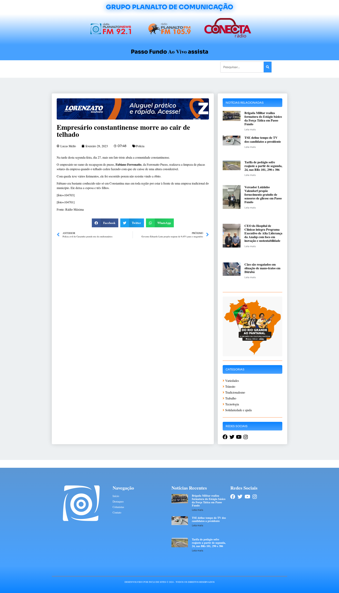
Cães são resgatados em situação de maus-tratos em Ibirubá (262, 268)
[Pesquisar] (268, 67)
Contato (182, 67)
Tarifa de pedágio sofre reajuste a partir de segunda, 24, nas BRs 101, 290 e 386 (263, 166)
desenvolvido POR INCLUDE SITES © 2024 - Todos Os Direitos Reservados (170, 581)
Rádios (96, 67)
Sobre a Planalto (162, 67)
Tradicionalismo (116, 67)
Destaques (118, 501)
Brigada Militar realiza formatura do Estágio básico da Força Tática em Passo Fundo (263, 118)
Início (68, 67)
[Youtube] (247, 496)
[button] (105, 222)
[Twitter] (240, 496)
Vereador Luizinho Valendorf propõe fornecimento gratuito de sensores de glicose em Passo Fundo (263, 194)
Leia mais (250, 129)
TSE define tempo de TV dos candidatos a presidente (262, 139)
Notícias (81, 67)
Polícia (140, 146)
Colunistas (139, 67)
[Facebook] (232, 496)
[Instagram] (254, 496)
